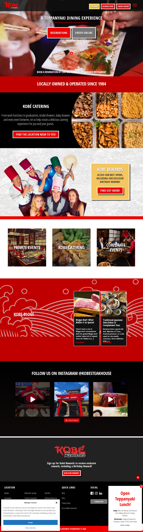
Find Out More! (110, 191)
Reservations (107, 6)
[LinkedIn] (100, 493)
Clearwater (8, 498)
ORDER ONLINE (84, 33)
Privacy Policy (66, 503)
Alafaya (6, 493)
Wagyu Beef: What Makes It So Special (85, 321)
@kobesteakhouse (95, 373)
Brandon (47, 493)
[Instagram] (96, 493)
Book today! (125, 525)
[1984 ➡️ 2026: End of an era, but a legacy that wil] (32, 399)
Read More (80, 342)
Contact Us (99, 501)
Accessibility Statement (69, 508)
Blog (63, 493)
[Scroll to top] (138, 477)
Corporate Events (116, 247)
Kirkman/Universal (51, 498)
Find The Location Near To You (36, 134)
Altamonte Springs (30, 493)
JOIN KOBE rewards (71, 473)
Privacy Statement (30, 527)
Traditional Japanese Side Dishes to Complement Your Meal (112, 323)
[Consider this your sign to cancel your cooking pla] (110, 399)
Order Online (123, 6)
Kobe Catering (71, 247)
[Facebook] (91, 493)
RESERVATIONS (58, 33)
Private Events (27, 247)
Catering (94, 6)
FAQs (63, 498)
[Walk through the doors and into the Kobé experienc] (71, 399)
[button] (56, 503)
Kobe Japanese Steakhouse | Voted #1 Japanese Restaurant (11, 5)
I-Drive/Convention (31, 498)
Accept (30, 522)
